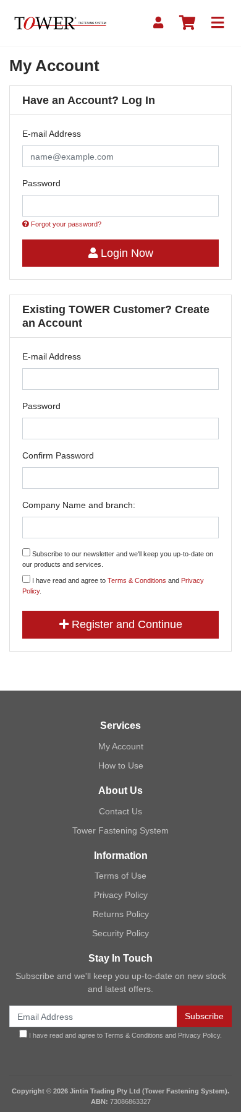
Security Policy (120, 933)
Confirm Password (58, 455)
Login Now (125, 253)
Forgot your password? (65, 224)
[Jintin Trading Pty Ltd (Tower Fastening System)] (60, 22)
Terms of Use (120, 876)
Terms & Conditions (137, 580)
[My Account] (158, 23)
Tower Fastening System (120, 830)
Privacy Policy (121, 895)
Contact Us (120, 811)
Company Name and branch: (78, 505)
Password (41, 183)
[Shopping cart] (187, 23)
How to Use (120, 765)
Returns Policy (121, 914)
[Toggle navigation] (217, 23)
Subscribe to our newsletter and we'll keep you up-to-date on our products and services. (117, 559)
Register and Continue (125, 624)
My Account (120, 746)
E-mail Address (51, 134)
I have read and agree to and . (113, 586)
